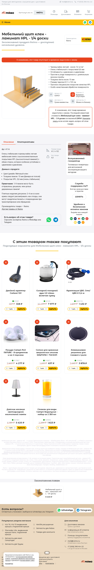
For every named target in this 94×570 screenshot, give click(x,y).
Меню (7, 22)
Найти (39, 13)
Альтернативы (25, 142)
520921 (22, 449)
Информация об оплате (78, 531)
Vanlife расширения (44, 524)
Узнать (79, 197)
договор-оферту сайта (27, 560)
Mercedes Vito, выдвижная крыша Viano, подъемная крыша (16, 532)
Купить (21, 309)
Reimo (8, 12)
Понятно (9, 564)
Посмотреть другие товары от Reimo (78, 39)
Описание (8, 142)
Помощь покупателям (79, 536)
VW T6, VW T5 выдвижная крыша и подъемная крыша (17, 525)
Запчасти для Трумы (14, 544)
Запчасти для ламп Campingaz (13, 539)
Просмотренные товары (47, 480)
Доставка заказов (76, 525)
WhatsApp (85, 22)
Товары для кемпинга (45, 532)
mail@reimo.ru (67, 2)
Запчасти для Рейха (45, 528)
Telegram (90, 22)
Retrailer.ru (47, 553)
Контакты (50, 563)
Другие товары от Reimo (12, 209)
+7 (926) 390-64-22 (84, 2)
